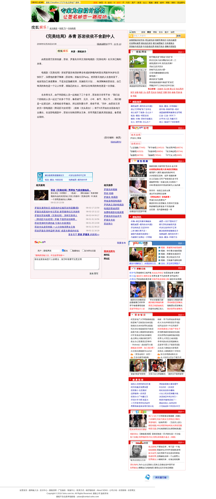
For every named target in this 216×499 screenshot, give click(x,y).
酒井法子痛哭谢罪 (175, 374)
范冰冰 (154, 92)
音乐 (161, 32)
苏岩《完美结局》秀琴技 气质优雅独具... (71, 190)
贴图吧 (133, 155)
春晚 (174, 92)
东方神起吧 (171, 151)
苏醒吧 (133, 151)
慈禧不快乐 (159, 46)
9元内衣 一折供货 (166, 387)
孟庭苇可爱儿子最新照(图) (169, 345)
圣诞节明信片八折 (137, 309)
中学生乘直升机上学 (138, 70)
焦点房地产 (70, 2)
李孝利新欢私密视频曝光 (168, 341)
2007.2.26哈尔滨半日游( (164, 85)
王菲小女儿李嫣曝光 (157, 374)
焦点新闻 (152, 447)
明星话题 (152, 429)
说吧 (172, 32)
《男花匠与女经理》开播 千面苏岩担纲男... (56, 219)
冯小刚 (166, 89)
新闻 (143, 32)
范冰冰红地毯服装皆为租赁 (142, 329)
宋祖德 (152, 82)
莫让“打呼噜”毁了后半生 (141, 109)
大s (144, 92)
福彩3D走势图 (176, 279)
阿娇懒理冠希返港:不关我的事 (161, 206)
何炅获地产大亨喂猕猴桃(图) (143, 319)
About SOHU (102, 490)
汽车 (128, 3)
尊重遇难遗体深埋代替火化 (142, 406)
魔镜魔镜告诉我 (162, 73)
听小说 (132, 276)
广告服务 (62, 490)
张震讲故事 (168, 273)
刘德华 (160, 89)
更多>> (181, 52)
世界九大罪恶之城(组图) (168, 338)
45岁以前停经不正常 (168, 228)
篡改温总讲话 (146, 43)
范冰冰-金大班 (171, 166)
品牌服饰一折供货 (138, 393)
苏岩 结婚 (108, 193)
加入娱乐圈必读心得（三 (165, 60)
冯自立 (152, 66)
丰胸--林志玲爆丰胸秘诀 (141, 221)
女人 (145, 3)
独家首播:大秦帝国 (157, 166)
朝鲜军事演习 (161, 40)
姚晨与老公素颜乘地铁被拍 (142, 332)
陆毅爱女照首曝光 (174, 305)
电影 (141, 92)
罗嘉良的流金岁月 (113, 216)
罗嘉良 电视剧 (111, 197)
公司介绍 (113, 490)
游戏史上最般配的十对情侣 (169, 351)
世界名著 (155, 276)
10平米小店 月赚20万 (168, 119)
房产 (134, 3)
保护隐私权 (90, 490)
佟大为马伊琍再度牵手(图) (169, 322)
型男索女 (152, 459)
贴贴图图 (152, 450)
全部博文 (131, 490)
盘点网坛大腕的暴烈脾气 (141, 338)
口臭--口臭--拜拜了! (167, 116)
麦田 (159, 172)
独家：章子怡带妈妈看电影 (169, 319)
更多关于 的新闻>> (83, 234)
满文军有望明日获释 (157, 194)
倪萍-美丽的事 (170, 176)
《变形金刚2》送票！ (143, 354)
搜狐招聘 (53, 490)
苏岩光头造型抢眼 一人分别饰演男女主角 (55, 227)
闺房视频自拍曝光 (138, 195)
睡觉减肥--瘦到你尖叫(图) (141, 106)
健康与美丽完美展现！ (140, 234)
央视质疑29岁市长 (137, 40)
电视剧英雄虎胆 (111, 208)
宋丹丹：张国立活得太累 (159, 190)
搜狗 (77, 2)
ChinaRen (54, 2)
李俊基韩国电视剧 (113, 201)
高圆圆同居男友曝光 (138, 86)
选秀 (148, 92)
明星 (135, 96)
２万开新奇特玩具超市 (140, 403)
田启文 (152, 60)
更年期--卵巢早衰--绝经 (169, 109)
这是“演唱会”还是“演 (164, 57)
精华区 (107, 255)
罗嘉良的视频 (110, 189)
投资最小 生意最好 (139, 390)
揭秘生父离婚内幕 (175, 300)
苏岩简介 (108, 223)
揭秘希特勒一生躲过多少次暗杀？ (163, 182)
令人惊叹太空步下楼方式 (170, 357)
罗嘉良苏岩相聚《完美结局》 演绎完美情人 (56, 215)
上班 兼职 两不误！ (139, 231)
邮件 (162, 3)
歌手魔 (152, 57)
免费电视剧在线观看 (114, 212)
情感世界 (152, 456)
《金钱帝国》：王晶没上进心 (169, 422)
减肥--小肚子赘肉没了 (168, 221)
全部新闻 (122, 490)
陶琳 (139, 138)
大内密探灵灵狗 (156, 176)
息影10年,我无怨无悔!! (163, 63)
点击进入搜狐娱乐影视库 (168, 348)
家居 (139, 3)
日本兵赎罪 (171, 40)
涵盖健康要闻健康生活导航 (170, 112)
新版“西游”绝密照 (138, 374)
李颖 (151, 85)
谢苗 (151, 63)
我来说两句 (102, 44)
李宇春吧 (152, 148)
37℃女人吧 (171, 155)
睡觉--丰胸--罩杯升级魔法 (141, 119)
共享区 (132, 279)
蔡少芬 (173, 89)
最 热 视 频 (142, 161)
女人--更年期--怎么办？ (141, 122)
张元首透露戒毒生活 (169, 354)
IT (123, 3)
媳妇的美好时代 (168, 172)
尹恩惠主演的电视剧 (114, 204)
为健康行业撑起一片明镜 (141, 237)
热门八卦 (152, 416)
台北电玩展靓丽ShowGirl (141, 351)
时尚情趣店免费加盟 (139, 387)
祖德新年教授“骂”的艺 (164, 82)
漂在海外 (134, 465)
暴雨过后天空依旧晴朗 (163, 468)
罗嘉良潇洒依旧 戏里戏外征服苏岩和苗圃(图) (57, 208)
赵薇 (137, 92)
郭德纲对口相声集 (143, 273)
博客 (168, 3)
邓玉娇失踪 (150, 40)
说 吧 (146, 128)
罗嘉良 (133, 138)
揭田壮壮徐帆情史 (138, 300)
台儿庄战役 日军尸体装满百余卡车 (163, 179)
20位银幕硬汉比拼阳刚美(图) (169, 429)
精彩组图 (152, 425)
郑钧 (169, 92)
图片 (167, 32)
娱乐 (110, 3)
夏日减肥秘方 (158, 43)
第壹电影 (152, 422)
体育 (101, 3)
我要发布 (121, 243)
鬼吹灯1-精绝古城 (143, 276)
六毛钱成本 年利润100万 (169, 406)
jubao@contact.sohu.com (88, 497)
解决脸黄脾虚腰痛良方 (168, 231)
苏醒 (165, 92)
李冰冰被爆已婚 (156, 300)
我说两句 (181, 3)
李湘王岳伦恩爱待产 (157, 200)
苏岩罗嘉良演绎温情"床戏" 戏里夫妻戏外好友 (57, 230)
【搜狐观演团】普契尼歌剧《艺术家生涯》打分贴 (159, 434)
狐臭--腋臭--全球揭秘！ (169, 106)
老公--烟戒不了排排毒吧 (169, 122)
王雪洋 (152, 73)
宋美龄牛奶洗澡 (135, 46)
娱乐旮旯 (152, 453)
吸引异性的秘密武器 (167, 224)
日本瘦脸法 (169, 43)
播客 (156, 3)
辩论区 (107, 258)
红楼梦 (176, 273)
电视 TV (62, 28)
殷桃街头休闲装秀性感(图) (142, 326)
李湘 (178, 92)
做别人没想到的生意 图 (140, 384)
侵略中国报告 (170, 46)
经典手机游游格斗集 (160, 279)
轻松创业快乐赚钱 (166, 390)
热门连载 (134, 437)
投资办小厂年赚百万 (139, 397)
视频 (151, 3)
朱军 (132, 92)
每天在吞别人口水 (138, 460)
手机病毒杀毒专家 (143, 279)
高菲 (151, 79)
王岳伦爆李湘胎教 (141, 357)
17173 (62, 2)
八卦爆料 (152, 419)
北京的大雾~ (160, 70)
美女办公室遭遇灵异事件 (141, 341)
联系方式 (80, 490)
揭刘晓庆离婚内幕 (156, 302)
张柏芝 (160, 92)
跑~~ (156, 76)
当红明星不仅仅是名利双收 (168, 453)
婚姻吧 (151, 155)
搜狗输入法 (33, 490)
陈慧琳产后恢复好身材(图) (142, 322)
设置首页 (23, 490)
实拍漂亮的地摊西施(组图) (169, 335)
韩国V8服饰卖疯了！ (168, 400)
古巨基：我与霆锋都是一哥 (160, 209)
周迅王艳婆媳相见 (156, 305)
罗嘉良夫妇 (109, 220)
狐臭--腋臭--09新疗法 (168, 237)
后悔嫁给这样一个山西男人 (168, 456)
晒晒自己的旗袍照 (146, 468)
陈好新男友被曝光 (174, 309)
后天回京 (159, 66)
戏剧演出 (134, 434)
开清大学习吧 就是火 (139, 400)
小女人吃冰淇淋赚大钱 (168, 393)
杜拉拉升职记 (157, 273)
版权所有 (104, 493)
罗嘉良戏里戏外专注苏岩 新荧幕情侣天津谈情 (57, 211)
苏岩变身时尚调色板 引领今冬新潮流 (53, 223)
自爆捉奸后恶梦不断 (138, 211)
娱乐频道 (53, 28)
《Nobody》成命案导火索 (142, 345)
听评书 (132, 273)
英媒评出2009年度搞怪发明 (168, 450)
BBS (173, 3)
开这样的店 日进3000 (140, 228)
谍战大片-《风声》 (138, 179)
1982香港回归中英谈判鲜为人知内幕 (164, 185)
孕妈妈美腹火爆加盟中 (168, 384)
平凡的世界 (164, 276)
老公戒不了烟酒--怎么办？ (142, 112)
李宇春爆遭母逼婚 (137, 305)
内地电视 (72, 28)
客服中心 (71, 490)
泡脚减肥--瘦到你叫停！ (169, 234)
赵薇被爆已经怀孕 (137, 302)
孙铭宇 (152, 70)
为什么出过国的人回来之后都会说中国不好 (157, 465)
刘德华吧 (152, 151)
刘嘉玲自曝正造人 (156, 309)
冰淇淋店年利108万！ (168, 397)
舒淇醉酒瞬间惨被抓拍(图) (169, 332)
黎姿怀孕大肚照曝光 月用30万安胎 (164, 203)
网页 (149, 32)
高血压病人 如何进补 (168, 403)
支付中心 (43, 490)
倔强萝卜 (153, 172)
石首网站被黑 (135, 43)
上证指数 (134, 148)
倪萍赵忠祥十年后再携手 (168, 326)
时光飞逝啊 (158, 79)
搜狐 (48, 2)
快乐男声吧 (171, 148)
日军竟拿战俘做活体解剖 (141, 335)
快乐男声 (180, 89)
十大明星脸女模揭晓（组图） (169, 416)
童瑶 (151, 76)
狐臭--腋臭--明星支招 (140, 116)
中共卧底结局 (148, 46)
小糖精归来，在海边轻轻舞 (168, 459)
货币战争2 (174, 276)
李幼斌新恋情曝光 (174, 302)
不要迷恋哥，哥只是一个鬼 (168, 447)
